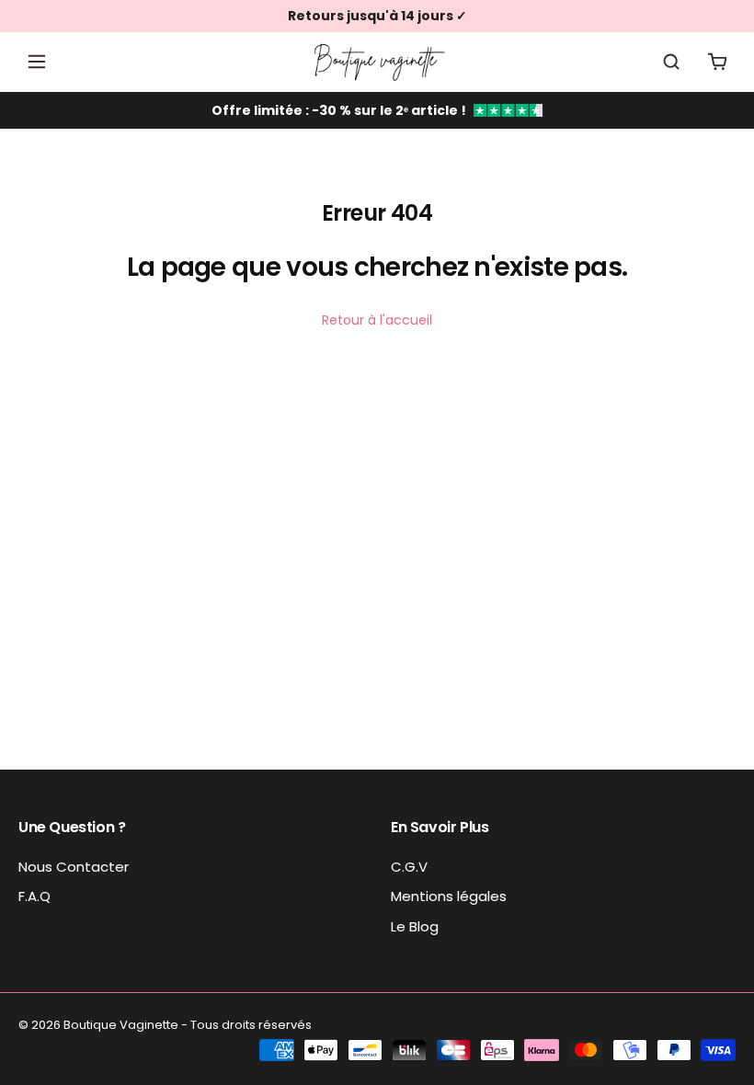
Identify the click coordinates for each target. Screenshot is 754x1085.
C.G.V (409, 866)
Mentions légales (449, 896)
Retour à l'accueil (377, 320)
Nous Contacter (73, 866)
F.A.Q (34, 896)
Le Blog (415, 926)
